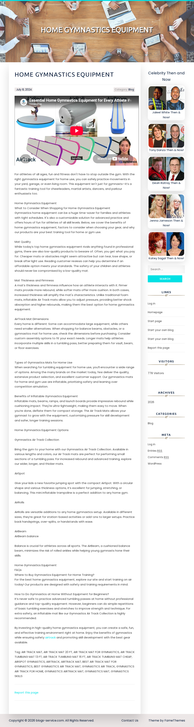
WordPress (155, 463)
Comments (158, 457)
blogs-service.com (50, 720)
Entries (155, 451)
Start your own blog (161, 330)
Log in (151, 303)
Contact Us (129, 720)
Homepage (155, 312)
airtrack (50, 637)
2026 (151, 402)
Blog (131, 89)
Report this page (26, 692)
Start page (155, 321)
